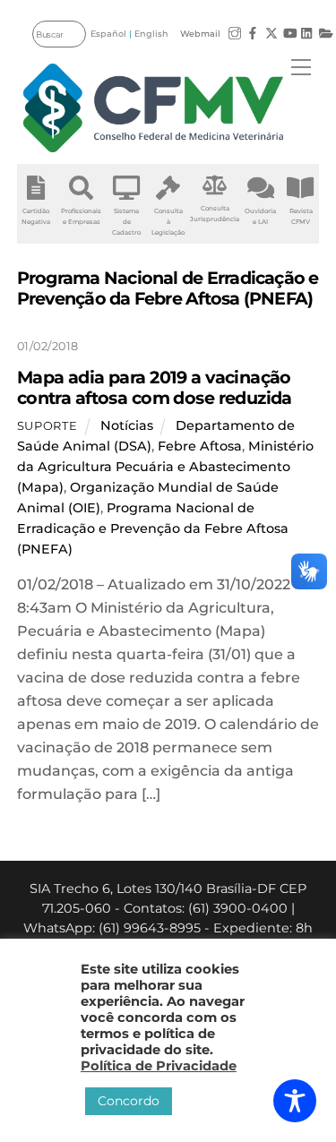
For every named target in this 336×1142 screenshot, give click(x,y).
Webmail (200, 34)
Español (108, 34)
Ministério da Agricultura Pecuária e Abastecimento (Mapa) (165, 466)
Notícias (126, 425)
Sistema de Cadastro (126, 221)
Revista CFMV (301, 216)
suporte (47, 425)
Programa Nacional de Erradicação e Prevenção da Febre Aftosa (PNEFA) (153, 528)
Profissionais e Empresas (81, 216)
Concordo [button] (128, 1101)
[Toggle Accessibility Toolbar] (294, 1101)
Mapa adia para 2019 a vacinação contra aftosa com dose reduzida (154, 387)
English (151, 34)
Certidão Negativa (36, 216)
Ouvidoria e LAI (260, 216)
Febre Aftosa (200, 446)
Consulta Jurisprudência (214, 213)
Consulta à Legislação (168, 221)
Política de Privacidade (159, 1066)
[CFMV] (153, 108)
